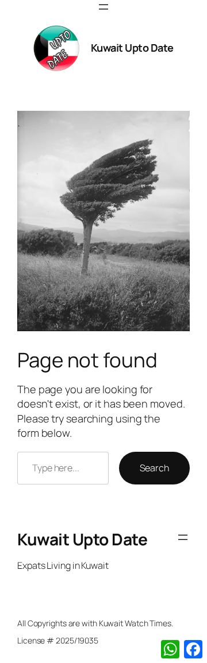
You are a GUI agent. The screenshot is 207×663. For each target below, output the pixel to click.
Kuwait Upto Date (132, 48)
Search (154, 468)
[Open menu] (103, 7)
